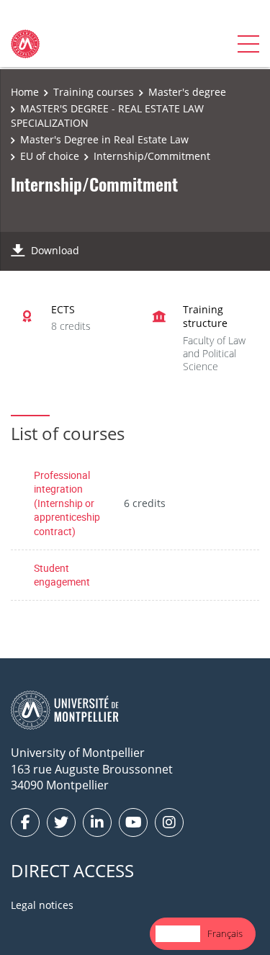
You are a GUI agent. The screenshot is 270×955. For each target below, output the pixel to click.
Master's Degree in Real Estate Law (104, 139)
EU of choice (49, 156)
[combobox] (178, 933)
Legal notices (42, 905)
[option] (225, 933)
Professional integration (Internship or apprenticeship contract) (67, 503)
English (178, 933)
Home (25, 92)
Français (225, 933)
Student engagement (62, 575)
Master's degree (187, 92)
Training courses (93, 92)
